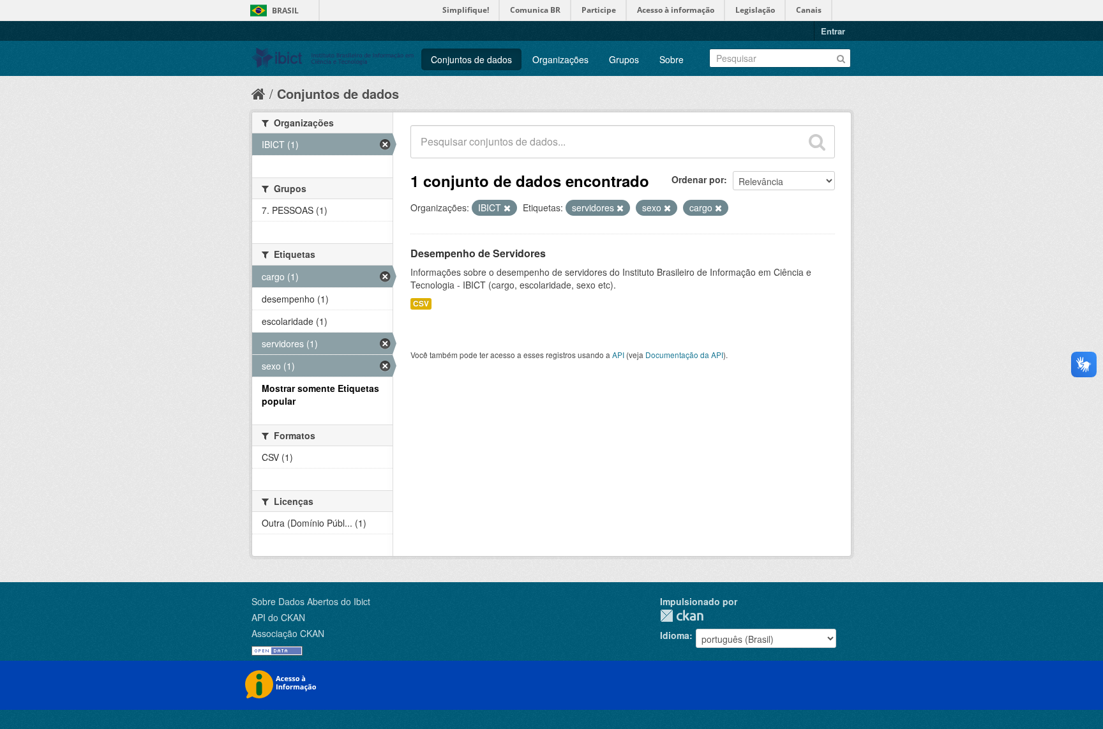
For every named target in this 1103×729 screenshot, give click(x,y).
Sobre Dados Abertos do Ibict (310, 601)
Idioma (674, 635)
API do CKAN (278, 617)
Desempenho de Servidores (478, 253)
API (618, 354)
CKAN (681, 615)
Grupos (624, 59)
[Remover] (507, 208)
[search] (817, 141)
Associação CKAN (287, 633)
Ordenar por (698, 179)
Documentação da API (684, 354)
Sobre (671, 59)
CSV (421, 303)
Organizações (560, 59)
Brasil (285, 10)
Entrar (833, 31)
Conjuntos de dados (471, 59)
